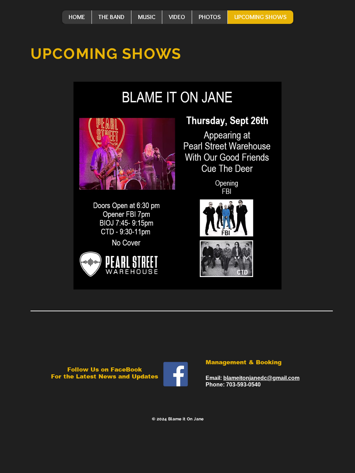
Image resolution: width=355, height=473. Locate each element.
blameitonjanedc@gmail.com (261, 378)
